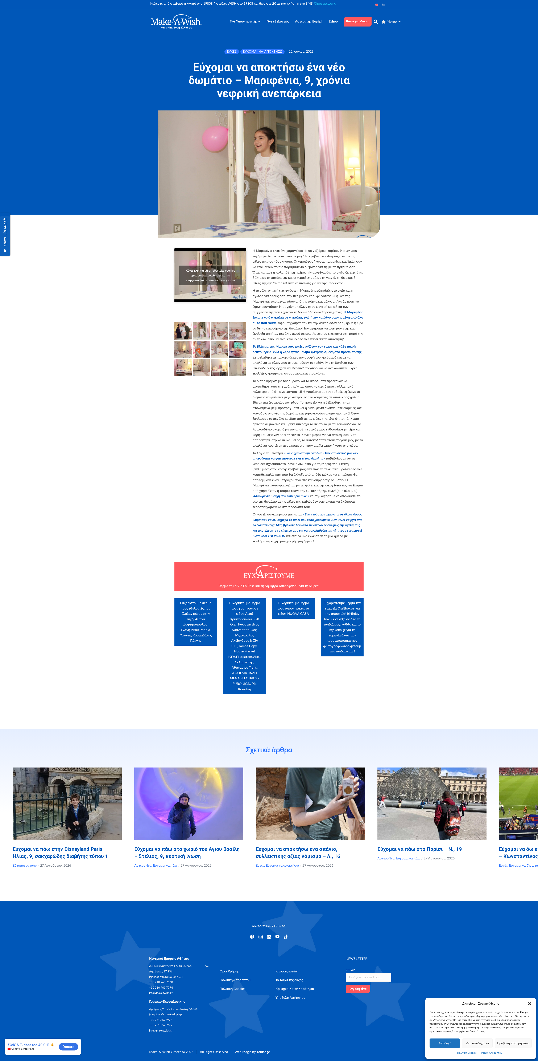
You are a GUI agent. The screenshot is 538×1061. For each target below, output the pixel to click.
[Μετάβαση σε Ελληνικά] (383, 4)
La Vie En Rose (243, 586)
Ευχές (260, 865)
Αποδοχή (445, 1043)
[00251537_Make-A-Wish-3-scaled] (237, 331)
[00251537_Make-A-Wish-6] (183, 331)
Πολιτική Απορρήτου (490, 1053)
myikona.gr (337, 630)
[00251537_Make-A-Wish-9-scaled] (201, 367)
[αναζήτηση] (376, 22)
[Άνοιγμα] (252, 937)
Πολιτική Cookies (466, 1053)
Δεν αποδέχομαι (477, 1043)
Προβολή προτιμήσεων (513, 1043)
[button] (529, 1004)
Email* (350, 970)
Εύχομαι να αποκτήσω (282, 865)
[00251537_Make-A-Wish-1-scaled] (201, 331)
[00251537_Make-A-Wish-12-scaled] (237, 367)
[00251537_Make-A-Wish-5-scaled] (219, 349)
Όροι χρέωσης (325, 3)
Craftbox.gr (346, 608)
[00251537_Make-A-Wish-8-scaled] (183, 367)
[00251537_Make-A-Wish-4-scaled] (201, 349)
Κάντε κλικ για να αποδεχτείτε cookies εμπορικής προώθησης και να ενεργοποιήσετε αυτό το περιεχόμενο (210, 275)
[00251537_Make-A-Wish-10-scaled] (219, 367)
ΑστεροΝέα (142, 865)
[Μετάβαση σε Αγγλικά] (376, 4)
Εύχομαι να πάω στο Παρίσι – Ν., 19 (419, 849)
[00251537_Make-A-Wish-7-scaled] (237, 349)
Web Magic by (252, 1052)
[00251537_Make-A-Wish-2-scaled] (219, 331)
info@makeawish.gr (161, 993)
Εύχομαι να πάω (25, 865)
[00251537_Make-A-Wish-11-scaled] (183, 349)
